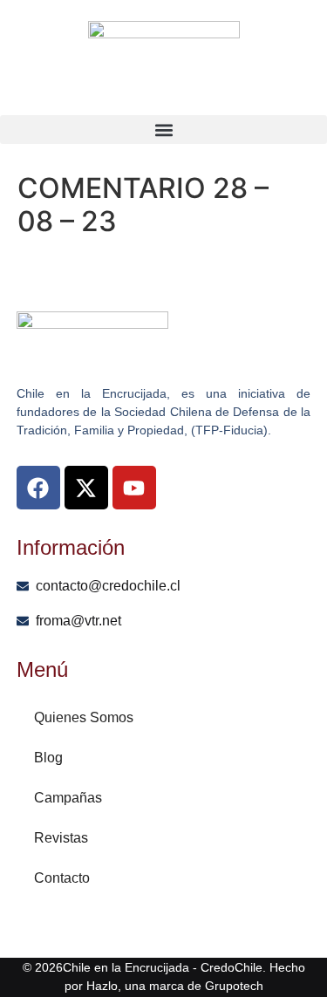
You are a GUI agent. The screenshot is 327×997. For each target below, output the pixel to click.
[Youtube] (134, 487)
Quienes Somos (83, 717)
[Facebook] (38, 487)
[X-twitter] (86, 487)
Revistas (61, 837)
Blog (48, 757)
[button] (163, 129)
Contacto (62, 878)
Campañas (68, 797)
